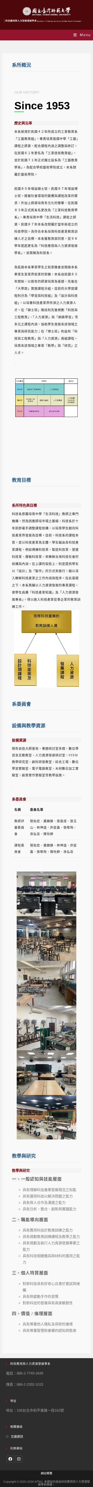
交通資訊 (17, 1436)
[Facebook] (10, 1459)
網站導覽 (46, 1473)
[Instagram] (18, 1459)
